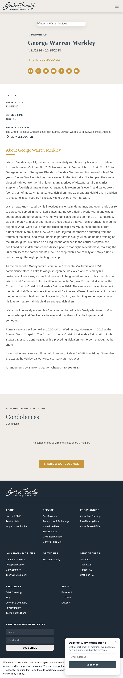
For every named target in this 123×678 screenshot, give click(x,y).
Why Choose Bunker (17, 526)
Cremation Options (52, 536)
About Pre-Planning (90, 516)
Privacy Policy (13, 607)
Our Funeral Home (15, 559)
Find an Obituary (51, 559)
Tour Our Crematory (16, 574)
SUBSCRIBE (30, 647)
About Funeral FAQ (90, 526)
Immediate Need (51, 526)
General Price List (52, 541)
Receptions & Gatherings (56, 521)
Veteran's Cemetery (16, 602)
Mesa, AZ (85, 559)
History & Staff (13, 516)
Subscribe (92, 664)
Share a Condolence (61, 463)
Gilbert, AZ (85, 564)
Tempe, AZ (86, 569)
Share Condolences (44, 60)
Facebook (67, 592)
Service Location (19, 137)
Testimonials (12, 521)
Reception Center (15, 564)
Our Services (50, 516)
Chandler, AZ (87, 574)
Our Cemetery (13, 569)
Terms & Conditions (16, 612)
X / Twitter (67, 597)
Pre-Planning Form (89, 521)
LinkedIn (66, 602)
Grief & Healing (14, 592)
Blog (8, 597)
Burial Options (50, 531)
